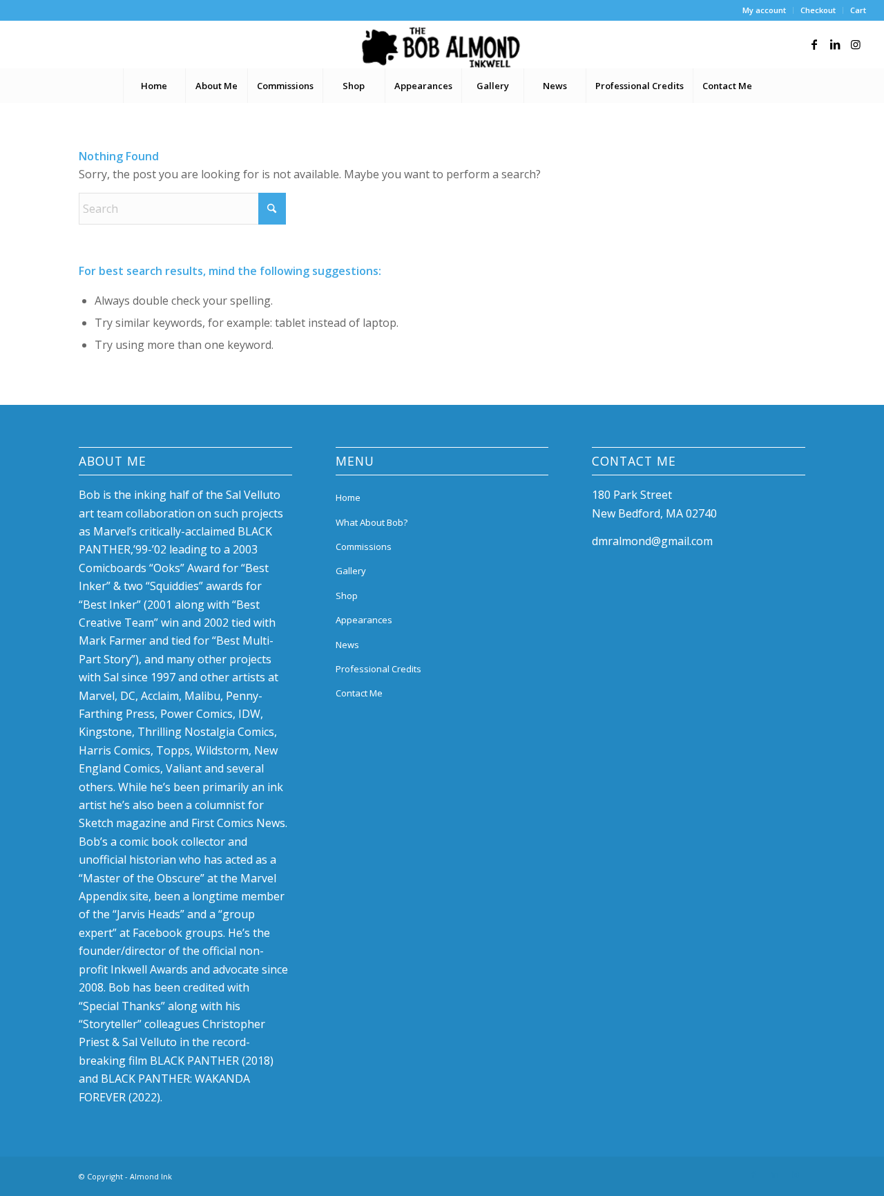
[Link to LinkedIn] (835, 44)
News (347, 644)
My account (764, 10)
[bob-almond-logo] (442, 47)
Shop (347, 595)
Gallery (351, 570)
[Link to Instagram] (855, 44)
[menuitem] (765, 10)
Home (348, 497)
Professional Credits (378, 669)
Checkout (818, 10)
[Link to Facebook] (814, 44)
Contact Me (359, 693)
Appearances (364, 620)
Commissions (364, 546)
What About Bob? (371, 522)
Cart (858, 10)
